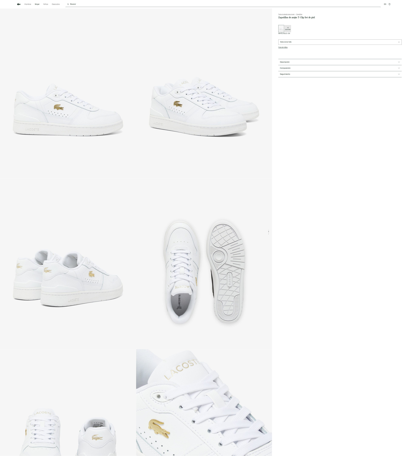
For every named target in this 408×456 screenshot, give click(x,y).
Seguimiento (285, 74)
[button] (389, 4)
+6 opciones (287, 28)
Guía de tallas (283, 47)
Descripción (285, 62)
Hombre (27, 4)
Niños (45, 4)
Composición (285, 68)
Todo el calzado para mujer (286, 14)
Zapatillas (299, 14)
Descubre (56, 4)
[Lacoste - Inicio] (18, 4)
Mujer (37, 4)
